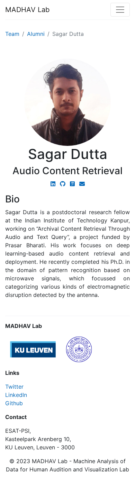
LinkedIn (16, 394)
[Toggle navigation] (120, 10)
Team (12, 33)
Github (14, 403)
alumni (36, 33)
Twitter (14, 386)
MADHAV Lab (27, 10)
